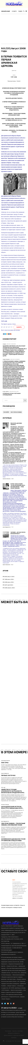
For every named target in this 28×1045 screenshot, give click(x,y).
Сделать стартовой (17, 1031)
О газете (14, 11)
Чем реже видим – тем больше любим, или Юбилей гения (13, 824)
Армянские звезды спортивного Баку (14, 88)
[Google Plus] (10, 334)
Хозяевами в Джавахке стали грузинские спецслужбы (13, 839)
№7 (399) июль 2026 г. (8, 579)
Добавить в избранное (14, 1033)
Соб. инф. (14, 77)
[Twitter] (5, 334)
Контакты (13, 1037)
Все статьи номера (16, 412)
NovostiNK (6, 412)
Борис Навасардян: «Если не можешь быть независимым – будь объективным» (14, 125)
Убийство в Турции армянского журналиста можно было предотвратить (14, 108)
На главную (8, 1031)
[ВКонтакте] (3, 334)
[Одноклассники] (7, 334)
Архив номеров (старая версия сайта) (14, 1035)
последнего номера (12, 907)
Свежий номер (5, 11)
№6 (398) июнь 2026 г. (8, 582)
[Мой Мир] (9, 334)
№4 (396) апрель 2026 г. (9, 587)
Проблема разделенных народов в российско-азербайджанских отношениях (14, 93)
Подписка (21, 11)
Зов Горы (4, 762)
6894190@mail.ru (17, 950)
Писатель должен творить (14, 98)
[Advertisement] (14, 29)
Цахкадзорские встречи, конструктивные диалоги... (12, 807)
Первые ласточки (8, 775)
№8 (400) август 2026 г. (9, 576)
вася (13, 880)
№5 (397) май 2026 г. (8, 585)
